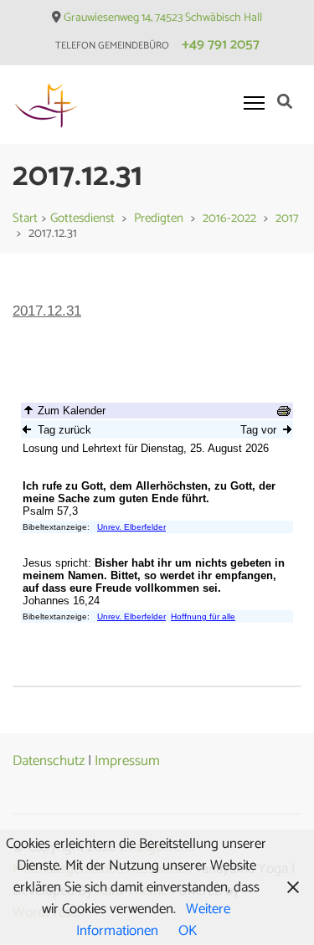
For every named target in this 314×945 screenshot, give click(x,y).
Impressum (127, 761)
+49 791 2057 (221, 44)
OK (187, 930)
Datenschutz (49, 761)
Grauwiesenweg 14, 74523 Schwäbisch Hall (163, 18)
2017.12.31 (47, 311)
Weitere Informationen (153, 919)
